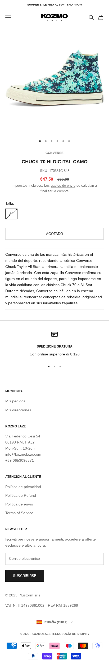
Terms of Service (19, 513)
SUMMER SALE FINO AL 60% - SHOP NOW (54, 4)
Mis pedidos (15, 401)
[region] (54, 344)
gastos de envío (63, 185)
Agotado (54, 234)
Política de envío (19, 504)
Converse (54, 153)
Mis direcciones (18, 410)
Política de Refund (20, 495)
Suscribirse (25, 576)
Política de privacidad (23, 487)
